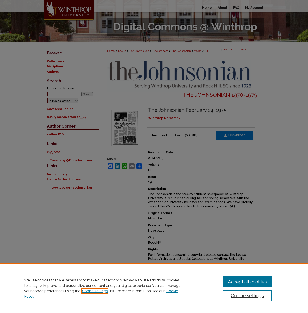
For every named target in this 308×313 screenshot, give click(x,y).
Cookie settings (95, 291)
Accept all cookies (247, 282)
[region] (154, 288)
